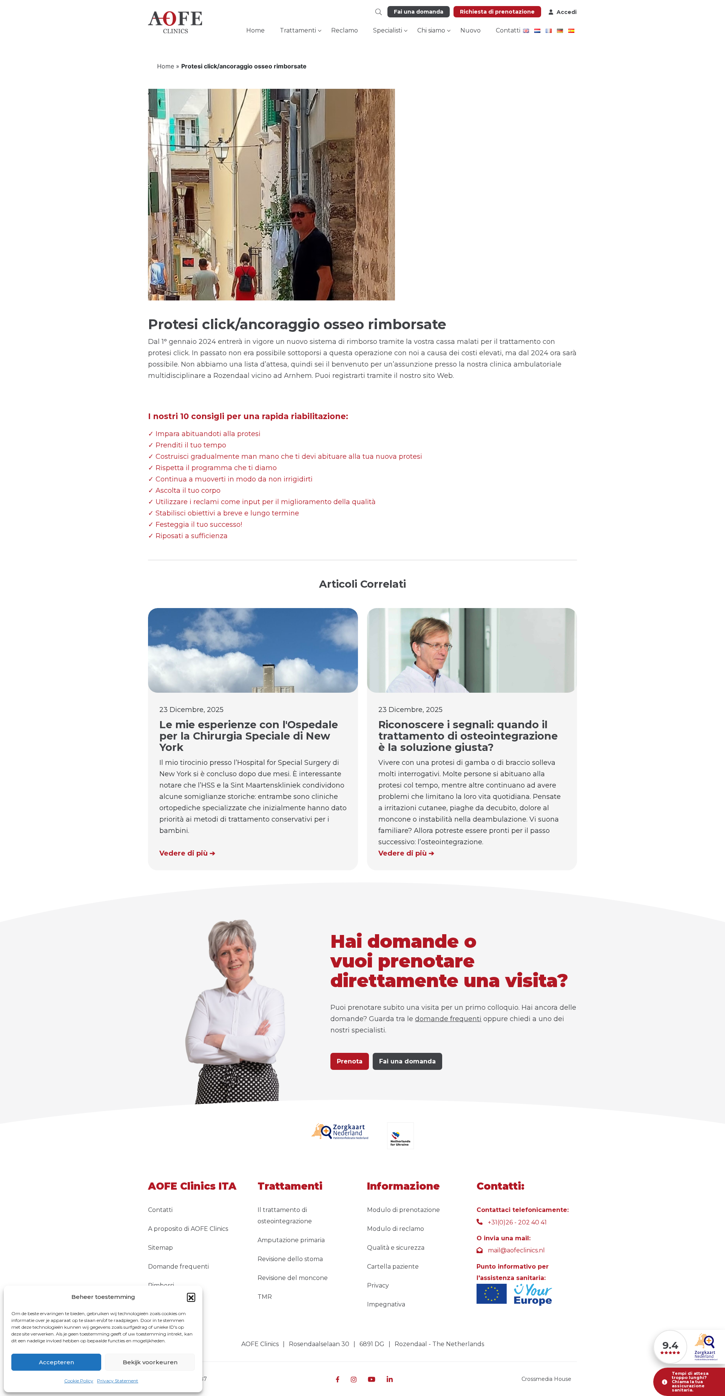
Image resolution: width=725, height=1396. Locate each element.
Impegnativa (386, 1304)
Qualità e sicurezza (395, 1247)
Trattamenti (298, 30)
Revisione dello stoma (290, 1259)
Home (255, 30)
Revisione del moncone (293, 1277)
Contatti (508, 30)
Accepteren (56, 1362)
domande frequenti (448, 1019)
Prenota (349, 1061)
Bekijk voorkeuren (150, 1362)
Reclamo (344, 30)
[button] (191, 1297)
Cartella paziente (393, 1266)
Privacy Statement (117, 1381)
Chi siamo (431, 30)
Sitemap (160, 1247)
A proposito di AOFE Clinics (188, 1228)
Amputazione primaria (291, 1240)
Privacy (378, 1285)
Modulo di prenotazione (403, 1209)
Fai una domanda (418, 11)
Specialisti (387, 30)
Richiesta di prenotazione (497, 11)
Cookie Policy (78, 1381)
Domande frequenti (178, 1266)
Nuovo (470, 30)
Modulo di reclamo (395, 1228)
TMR (265, 1296)
